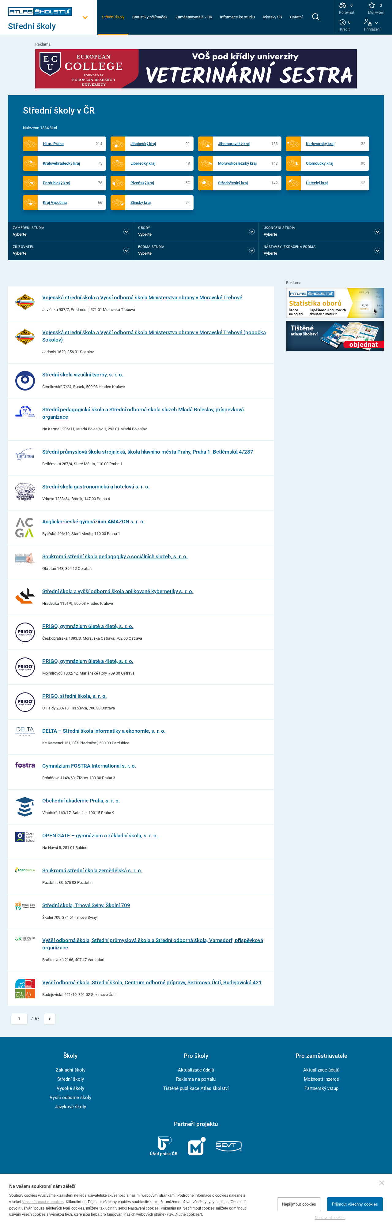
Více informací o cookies (42, 1202)
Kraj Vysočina (55, 202)
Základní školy (70, 1070)
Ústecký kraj (317, 183)
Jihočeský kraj (143, 143)
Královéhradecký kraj (61, 163)
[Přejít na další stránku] (49, 1019)
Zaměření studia (28, 228)
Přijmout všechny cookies (355, 1204)
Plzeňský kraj (142, 183)
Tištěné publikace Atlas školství (196, 1088)
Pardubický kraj (56, 183)
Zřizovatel (23, 247)
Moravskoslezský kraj (237, 163)
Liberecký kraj (142, 163)
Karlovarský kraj (320, 143)
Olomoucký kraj (319, 163)
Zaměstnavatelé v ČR (193, 17)
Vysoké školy (70, 1088)
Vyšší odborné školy (70, 1097)
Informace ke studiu (237, 17)
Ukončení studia (279, 228)
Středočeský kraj (233, 183)
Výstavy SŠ (272, 17)
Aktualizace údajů (196, 1070)
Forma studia (151, 247)
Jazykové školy (70, 1106)
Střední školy (113, 17)
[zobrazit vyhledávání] (315, 16)
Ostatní (296, 17)
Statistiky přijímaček (150, 17)
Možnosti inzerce (321, 1079)
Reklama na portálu (196, 1079)
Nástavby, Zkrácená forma (290, 247)
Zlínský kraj (140, 202)
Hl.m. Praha (53, 143)
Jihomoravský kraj (234, 143)
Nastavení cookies (330, 1218)
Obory (144, 228)
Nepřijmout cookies (299, 1204)
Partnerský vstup (321, 1088)
